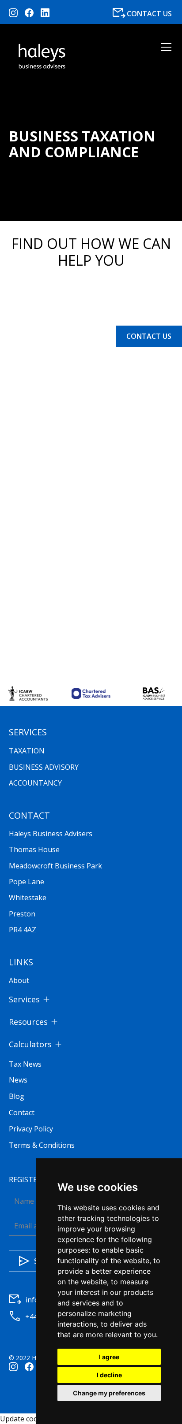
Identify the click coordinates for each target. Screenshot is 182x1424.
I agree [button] (109, 1357)
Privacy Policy (31, 1129)
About (19, 980)
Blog (16, 1096)
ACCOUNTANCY (35, 783)
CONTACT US (148, 336)
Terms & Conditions (42, 1145)
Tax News (25, 1064)
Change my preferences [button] (109, 1393)
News (18, 1080)
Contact (21, 1112)
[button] (164, 56)
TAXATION (27, 751)
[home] (42, 56)
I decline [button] (109, 1375)
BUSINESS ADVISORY (44, 767)
